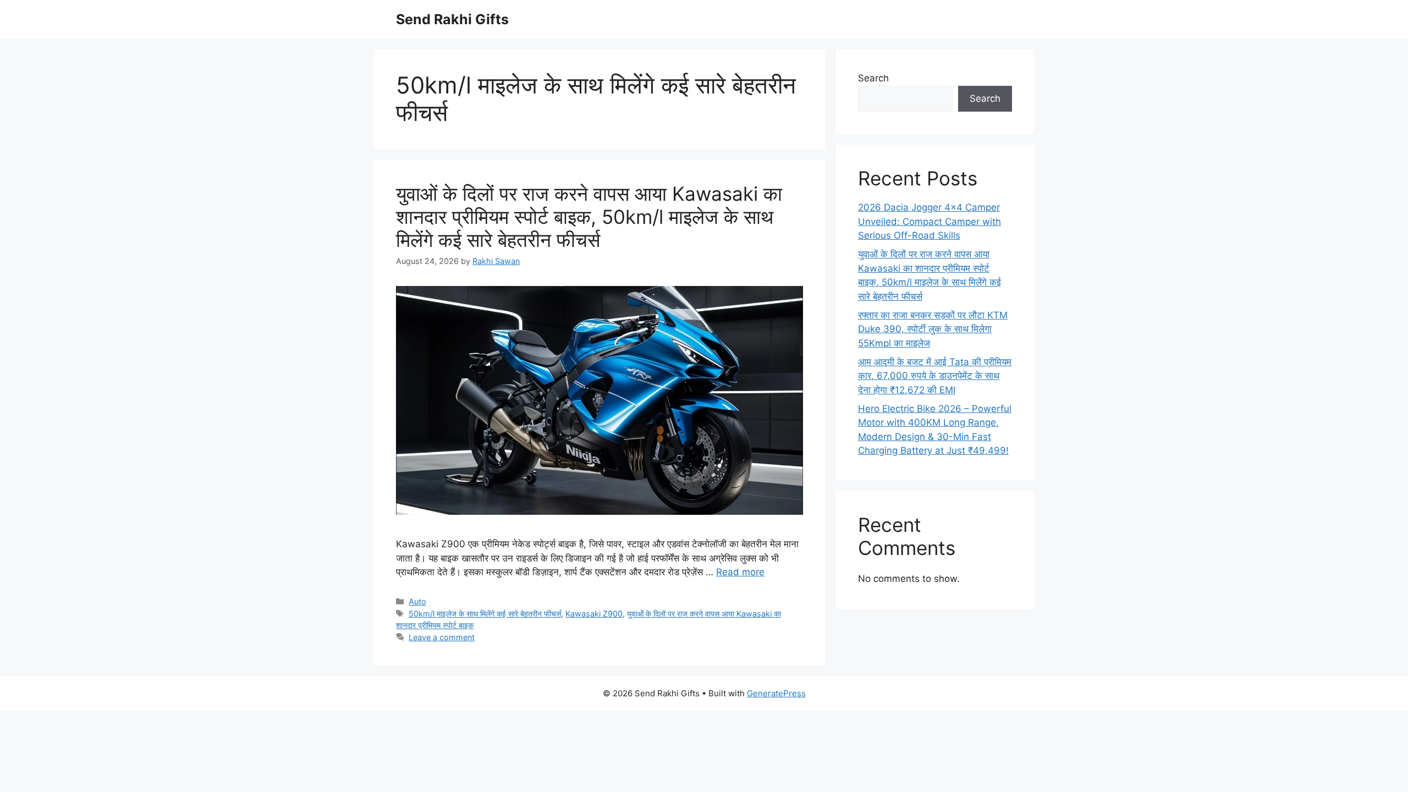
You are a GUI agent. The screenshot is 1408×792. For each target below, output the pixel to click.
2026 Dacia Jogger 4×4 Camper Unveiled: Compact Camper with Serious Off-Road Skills (929, 221)
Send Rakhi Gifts (452, 19)
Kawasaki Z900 (594, 613)
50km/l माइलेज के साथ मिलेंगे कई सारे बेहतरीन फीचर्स (485, 613)
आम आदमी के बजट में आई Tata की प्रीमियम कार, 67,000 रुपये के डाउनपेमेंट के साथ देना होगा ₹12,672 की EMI (934, 375)
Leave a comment (442, 637)
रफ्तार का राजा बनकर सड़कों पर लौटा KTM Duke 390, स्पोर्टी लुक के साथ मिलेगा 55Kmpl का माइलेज (933, 329)
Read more (740, 572)
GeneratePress (776, 693)
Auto (417, 601)
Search (873, 78)
